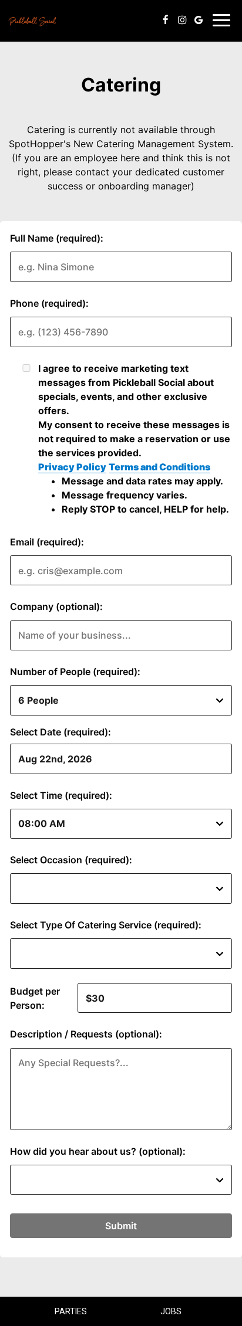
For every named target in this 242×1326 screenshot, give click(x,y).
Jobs (171, 1311)
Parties (71, 1311)
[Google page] (198, 20)
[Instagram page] (182, 20)
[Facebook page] (165, 20)
